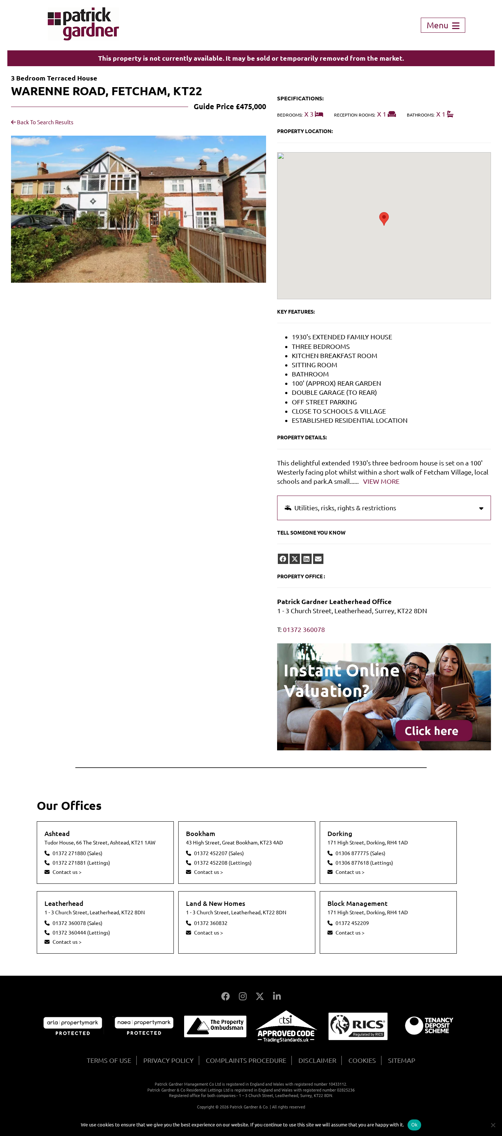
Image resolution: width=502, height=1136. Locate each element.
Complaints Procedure (246, 1060)
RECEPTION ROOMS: (354, 114)
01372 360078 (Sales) (78, 923)
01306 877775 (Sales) (361, 853)
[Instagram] (243, 996)
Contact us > (67, 872)
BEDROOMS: (289, 114)
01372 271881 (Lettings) (81, 863)
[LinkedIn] (277, 996)
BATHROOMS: (420, 114)
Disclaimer (317, 1060)
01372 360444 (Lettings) (81, 933)
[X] (259, 996)
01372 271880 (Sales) (78, 853)
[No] (492, 1125)
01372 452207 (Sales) (219, 853)
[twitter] (295, 559)
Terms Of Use (109, 1060)
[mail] (318, 559)
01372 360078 (304, 629)
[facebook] (283, 559)
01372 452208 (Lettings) (223, 863)
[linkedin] (306, 559)
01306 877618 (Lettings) (364, 863)
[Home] (83, 38)
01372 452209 (352, 923)
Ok (414, 1125)
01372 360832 (210, 923)
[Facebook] (225, 996)
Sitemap (401, 1060)
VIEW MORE (381, 481)
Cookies (362, 1060)
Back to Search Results (44, 122)
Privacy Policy (168, 1060)
